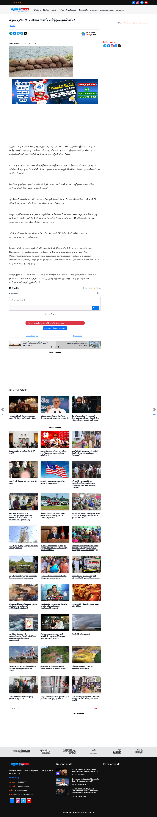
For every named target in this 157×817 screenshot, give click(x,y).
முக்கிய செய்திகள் (32, 336)
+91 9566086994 (20, 790)
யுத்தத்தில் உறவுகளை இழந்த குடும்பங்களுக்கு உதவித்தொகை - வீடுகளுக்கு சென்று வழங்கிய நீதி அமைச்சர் (84, 484)
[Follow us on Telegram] (104, 45)
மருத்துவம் (94, 10)
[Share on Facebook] (14, 33)
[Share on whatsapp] (10, 33)
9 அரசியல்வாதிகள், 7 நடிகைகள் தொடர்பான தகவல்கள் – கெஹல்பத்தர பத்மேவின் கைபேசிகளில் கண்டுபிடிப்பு (85, 418)
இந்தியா (46, 10)
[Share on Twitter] (18, 33)
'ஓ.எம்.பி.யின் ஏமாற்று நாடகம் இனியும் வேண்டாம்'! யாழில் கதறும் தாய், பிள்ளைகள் (85, 453)
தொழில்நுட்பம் (71, 10)
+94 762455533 (23, 786)
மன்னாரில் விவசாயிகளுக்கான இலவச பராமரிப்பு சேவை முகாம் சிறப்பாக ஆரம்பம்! (22, 668)
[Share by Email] (25, 33)
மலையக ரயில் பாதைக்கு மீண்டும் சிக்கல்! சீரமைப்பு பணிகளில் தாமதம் (53, 667)
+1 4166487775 (22, 782)
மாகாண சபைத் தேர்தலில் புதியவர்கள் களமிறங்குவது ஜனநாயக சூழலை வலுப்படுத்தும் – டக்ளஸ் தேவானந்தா (85, 548)
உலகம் (54, 10)
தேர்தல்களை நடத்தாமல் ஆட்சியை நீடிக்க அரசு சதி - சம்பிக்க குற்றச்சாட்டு (54, 417)
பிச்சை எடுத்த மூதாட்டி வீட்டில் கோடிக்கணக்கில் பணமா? (82, 667)
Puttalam (12, 26)
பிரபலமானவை (77, 336)
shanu (12, 43)
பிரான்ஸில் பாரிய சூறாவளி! (81, 634)
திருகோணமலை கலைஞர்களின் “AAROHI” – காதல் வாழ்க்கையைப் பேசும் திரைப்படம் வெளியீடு (53, 636)
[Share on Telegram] (21, 33)
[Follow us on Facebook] (108, 45)
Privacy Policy (14, 778)
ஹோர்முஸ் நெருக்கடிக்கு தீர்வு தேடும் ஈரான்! (22, 452)
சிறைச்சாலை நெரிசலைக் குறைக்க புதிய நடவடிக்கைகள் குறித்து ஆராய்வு (55, 698)
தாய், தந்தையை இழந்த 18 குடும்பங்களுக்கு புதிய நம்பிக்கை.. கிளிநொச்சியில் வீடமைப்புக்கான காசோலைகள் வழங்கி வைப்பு (21, 516)
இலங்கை (37, 10)
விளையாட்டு (83, 10)
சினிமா (61, 10)
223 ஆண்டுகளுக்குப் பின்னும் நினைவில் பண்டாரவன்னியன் (23, 547)
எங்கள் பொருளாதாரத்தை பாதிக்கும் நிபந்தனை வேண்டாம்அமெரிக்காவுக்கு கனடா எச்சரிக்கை (54, 548)
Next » (96, 708)
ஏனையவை (120, 10)
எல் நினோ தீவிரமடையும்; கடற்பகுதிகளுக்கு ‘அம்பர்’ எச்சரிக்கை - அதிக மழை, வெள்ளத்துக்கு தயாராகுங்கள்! (23, 637)
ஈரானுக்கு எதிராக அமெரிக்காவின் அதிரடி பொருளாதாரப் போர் (53, 482)
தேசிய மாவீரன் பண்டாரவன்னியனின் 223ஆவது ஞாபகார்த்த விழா (53, 577)
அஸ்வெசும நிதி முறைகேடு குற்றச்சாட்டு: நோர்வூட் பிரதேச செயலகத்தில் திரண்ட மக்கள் (86, 699)
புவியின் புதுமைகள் (107, 10)
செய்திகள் (127, 23)
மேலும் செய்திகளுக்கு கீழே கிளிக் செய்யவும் (46, 323)
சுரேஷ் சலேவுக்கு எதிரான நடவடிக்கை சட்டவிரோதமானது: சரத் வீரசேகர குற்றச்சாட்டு (54, 453)
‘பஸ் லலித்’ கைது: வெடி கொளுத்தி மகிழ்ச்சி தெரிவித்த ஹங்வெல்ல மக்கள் (86, 577)
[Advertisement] (55, 126)
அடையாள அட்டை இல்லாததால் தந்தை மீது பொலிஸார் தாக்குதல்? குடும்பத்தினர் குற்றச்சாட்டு (23, 606)
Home (119, 23)
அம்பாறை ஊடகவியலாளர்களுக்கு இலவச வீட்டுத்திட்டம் (21, 698)
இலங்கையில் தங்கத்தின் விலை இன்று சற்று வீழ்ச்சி (85, 605)
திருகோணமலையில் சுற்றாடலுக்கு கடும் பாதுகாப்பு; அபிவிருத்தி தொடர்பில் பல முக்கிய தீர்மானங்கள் (86, 515)
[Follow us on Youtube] (119, 45)
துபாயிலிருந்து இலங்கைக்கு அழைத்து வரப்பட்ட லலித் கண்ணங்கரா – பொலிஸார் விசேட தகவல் (54, 606)
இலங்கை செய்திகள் (140, 23)
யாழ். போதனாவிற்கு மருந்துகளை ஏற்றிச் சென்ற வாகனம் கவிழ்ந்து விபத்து (23, 577)
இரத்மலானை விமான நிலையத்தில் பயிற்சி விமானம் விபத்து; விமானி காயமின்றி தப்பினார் (53, 515)
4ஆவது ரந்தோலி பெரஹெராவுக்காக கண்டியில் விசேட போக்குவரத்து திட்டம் (22, 417)
